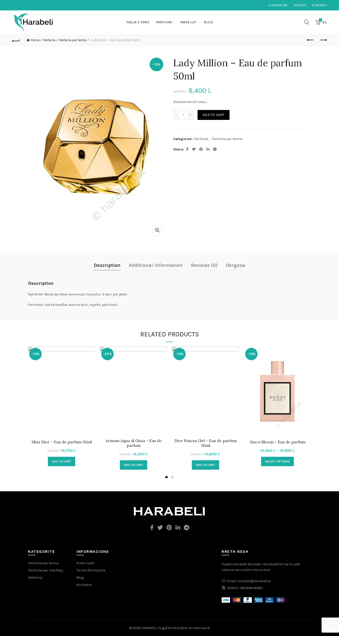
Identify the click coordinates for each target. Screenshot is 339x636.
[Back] (16, 40)
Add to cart (213, 115)
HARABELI (149, 628)
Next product (323, 40)
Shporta (299, 5)
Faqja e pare (137, 22)
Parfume (164, 22)
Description (107, 265)
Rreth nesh (85, 563)
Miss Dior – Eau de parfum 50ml (62, 442)
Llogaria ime (278, 5)
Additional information (156, 265)
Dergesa (235, 265)
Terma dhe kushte (90, 570)
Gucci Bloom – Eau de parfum (277, 442)
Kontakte (319, 5)
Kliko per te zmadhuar (157, 230)
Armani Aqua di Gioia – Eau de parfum (133, 443)
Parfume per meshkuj (45, 570)
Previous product (311, 40)
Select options (277, 461)
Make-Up (188, 22)
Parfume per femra (72, 40)
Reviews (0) (204, 265)
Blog (208, 22)
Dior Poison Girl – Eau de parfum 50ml (205, 443)
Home (35, 40)
